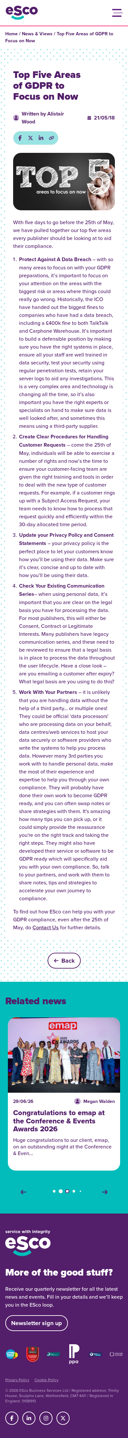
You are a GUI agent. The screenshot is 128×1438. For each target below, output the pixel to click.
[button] (117, 13)
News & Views (37, 33)
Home (11, 33)
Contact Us (45, 927)
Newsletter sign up (36, 1323)
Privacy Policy (17, 1380)
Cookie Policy (46, 1380)
